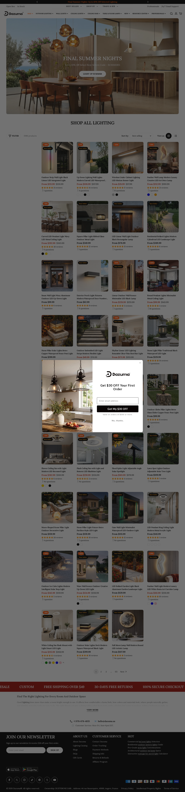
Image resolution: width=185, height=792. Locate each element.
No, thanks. (118, 420)
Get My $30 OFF (117, 408)
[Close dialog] (140, 362)
